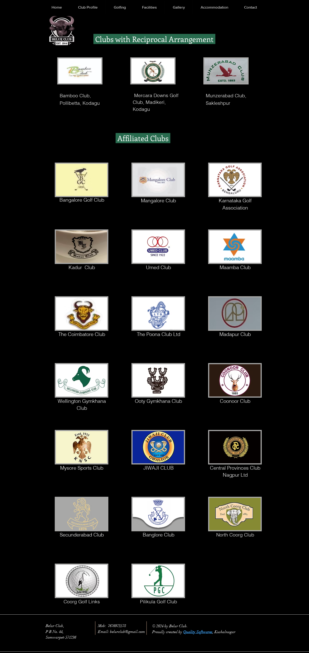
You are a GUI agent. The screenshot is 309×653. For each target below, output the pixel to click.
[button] (88, 7)
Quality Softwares (197, 632)
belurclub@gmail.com (127, 631)
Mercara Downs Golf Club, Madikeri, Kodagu (155, 102)
